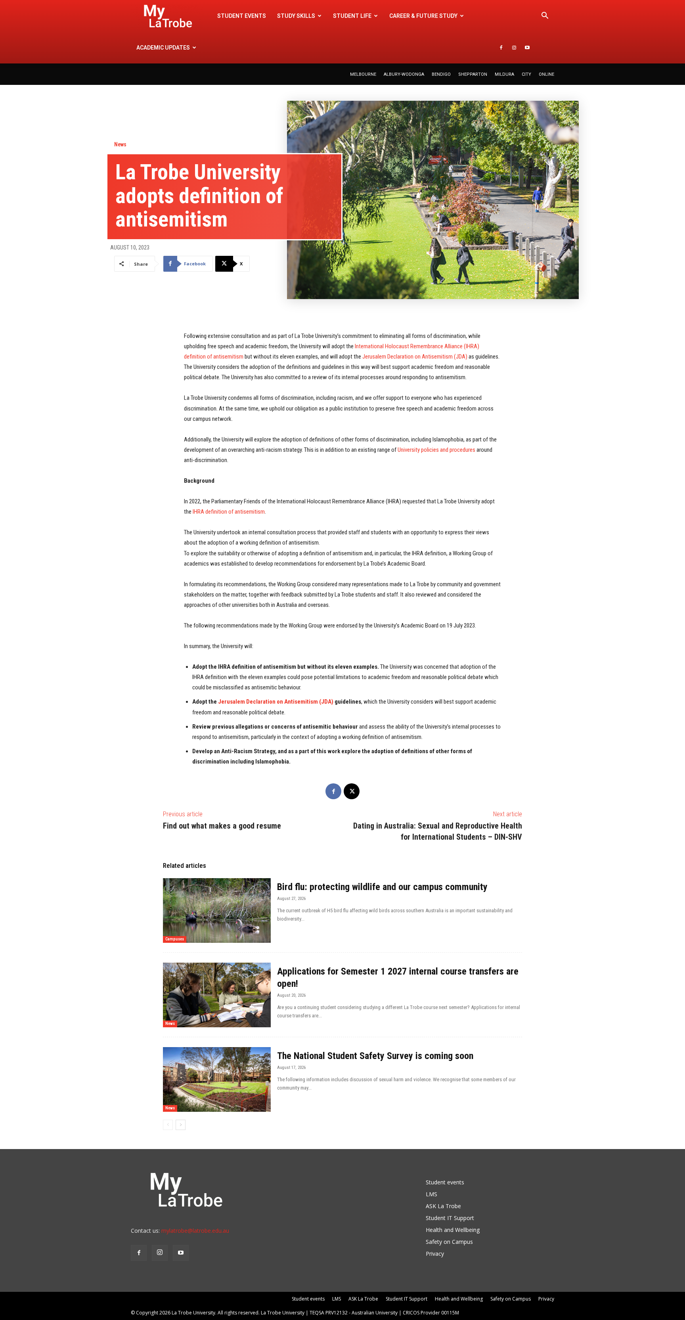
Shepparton (472, 74)
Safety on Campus (449, 1241)
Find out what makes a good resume (222, 826)
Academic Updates (163, 47)
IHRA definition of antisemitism (229, 511)
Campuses (174, 939)
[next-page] (181, 1125)
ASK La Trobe (443, 1206)
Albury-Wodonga (404, 74)
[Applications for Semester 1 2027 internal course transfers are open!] (217, 995)
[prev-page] (168, 1125)
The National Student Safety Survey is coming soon (375, 1055)
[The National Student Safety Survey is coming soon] (217, 1079)
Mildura (504, 74)
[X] (352, 791)
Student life (352, 16)
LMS (431, 1194)
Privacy (435, 1253)
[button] (544, 16)
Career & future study (423, 16)
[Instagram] (514, 47)
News (120, 144)
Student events (241, 16)
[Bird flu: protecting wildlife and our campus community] (217, 910)
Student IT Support (450, 1218)
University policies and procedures (436, 449)
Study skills (296, 16)
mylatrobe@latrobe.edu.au (195, 1230)
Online (546, 74)
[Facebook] (501, 47)
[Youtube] (527, 47)
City (526, 74)
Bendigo (441, 74)
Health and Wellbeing (453, 1230)
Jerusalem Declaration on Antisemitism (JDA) (414, 356)
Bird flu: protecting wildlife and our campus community (382, 886)
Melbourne (363, 74)
